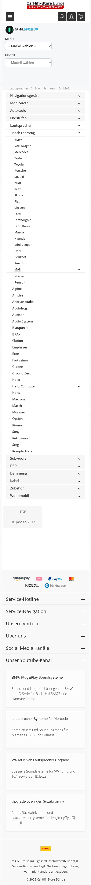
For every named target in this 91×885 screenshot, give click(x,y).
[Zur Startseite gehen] (45, 5)
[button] (79, 95)
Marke (9, 39)
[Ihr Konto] (71, 16)
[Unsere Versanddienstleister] (45, 847)
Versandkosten (22, 866)
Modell (10, 55)
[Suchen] (62, 16)
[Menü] (10, 16)
